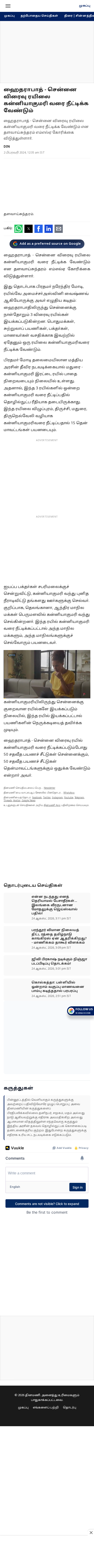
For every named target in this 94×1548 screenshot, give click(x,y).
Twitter (47, 797)
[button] (8, 6)
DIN (7, 147)
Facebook (37, 797)
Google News (28, 800)
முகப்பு (84, 6)
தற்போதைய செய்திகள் (39, 16)
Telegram (79, 797)
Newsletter (49, 788)
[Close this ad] (91, 1532)
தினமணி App (52, 805)
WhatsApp (69, 792)
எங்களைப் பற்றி (46, 1408)
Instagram (57, 797)
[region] (47, 52)
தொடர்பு (69, 1408)
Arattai (16, 800)
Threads (8, 800)
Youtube (68, 797)
